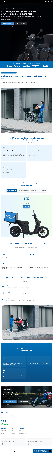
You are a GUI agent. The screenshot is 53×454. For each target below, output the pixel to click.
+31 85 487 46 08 (6, 443)
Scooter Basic (3, 430)
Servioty (5, 424)
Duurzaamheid (12, 432)
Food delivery (12, 433)
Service (20, 430)
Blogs (20, 432)
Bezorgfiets (3, 433)
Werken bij (12, 435)
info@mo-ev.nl (5, 444)
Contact (20, 435)
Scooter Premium (4, 432)
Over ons (11, 430)
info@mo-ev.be (32, 444)
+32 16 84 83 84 (32, 443)
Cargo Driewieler (3, 435)
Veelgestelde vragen (22, 433)
